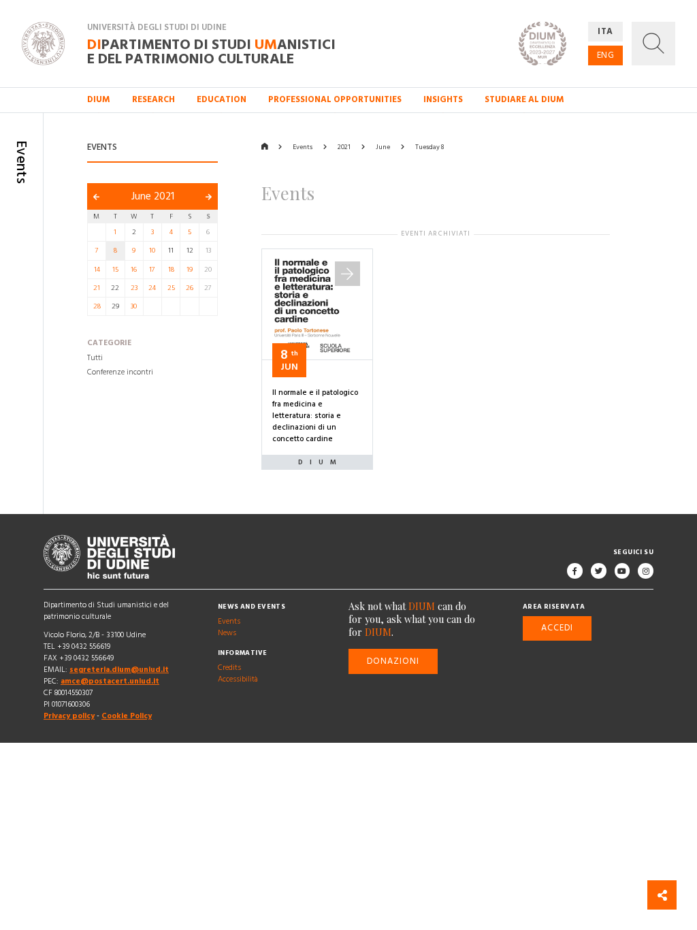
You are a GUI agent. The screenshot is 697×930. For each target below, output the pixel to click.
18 (171, 269)
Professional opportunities (335, 99)
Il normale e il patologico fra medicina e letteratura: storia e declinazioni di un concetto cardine (315, 416)
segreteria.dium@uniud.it (119, 669)
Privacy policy (69, 716)
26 (189, 288)
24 (152, 288)
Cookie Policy (126, 716)
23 (134, 288)
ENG (606, 55)
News (227, 633)
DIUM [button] (98, 99)
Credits (229, 667)
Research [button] (153, 99)
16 (134, 269)
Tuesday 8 (429, 147)
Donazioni (393, 661)
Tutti (95, 358)
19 (190, 269)
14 (97, 269)
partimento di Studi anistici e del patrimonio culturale (211, 51)
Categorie (109, 343)
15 (115, 269)
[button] (653, 43)
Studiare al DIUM (524, 99)
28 (97, 306)
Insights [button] (443, 99)
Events (302, 147)
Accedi (557, 628)
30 (134, 306)
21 (96, 288)
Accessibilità (238, 679)
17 (152, 269)
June (383, 147)
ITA (605, 31)
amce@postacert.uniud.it (110, 681)
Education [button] (221, 99)
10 (152, 250)
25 (171, 288)
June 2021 (152, 196)
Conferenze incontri (120, 373)
